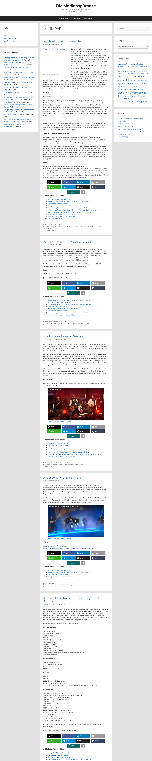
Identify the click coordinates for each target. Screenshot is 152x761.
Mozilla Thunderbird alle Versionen (130, 129)
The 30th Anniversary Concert (80, 323)
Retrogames (122, 90)
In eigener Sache (64, 18)
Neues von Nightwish (55, 218)
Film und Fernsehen (56, 321)
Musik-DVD (86, 226)
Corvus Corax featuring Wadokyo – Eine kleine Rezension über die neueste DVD (74, 210)
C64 (124, 64)
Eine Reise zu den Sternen (13, 115)
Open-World (140, 80)
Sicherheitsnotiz (138, 92)
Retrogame (138, 87)
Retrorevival (131, 90)
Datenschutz (137, 66)
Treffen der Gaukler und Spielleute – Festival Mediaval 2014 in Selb (70, 212)
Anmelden (7, 33)
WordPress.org (9, 41)
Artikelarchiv (77, 18)
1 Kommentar (49, 466)
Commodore (131, 64)
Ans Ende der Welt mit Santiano (58, 204)
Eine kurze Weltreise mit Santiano (59, 199)
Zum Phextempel (123, 137)
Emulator (135, 69)
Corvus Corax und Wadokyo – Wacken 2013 (62, 214)
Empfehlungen (88, 18)
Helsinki (64, 226)
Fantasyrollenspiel (141, 69)
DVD (46, 226)
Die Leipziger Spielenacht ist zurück (16, 92)
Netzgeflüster (133, 80)
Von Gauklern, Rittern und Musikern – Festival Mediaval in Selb (68, 208)
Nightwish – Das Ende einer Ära (62, 41)
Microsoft (134, 76)
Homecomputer (122, 73)
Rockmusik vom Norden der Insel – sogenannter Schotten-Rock (69, 201)
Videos (135, 99)
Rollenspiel (140, 89)
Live (73, 226)
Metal (76, 226)
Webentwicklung (123, 102)
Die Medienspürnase (76, 5)
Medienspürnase (125, 76)
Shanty (81, 464)
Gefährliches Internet (11, 102)
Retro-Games (134, 83)
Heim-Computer (131, 71)
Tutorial (126, 99)
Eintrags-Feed (8, 36)
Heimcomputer (141, 71)
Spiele (120, 96)
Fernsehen (122, 71)
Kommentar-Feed (10, 38)
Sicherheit (123, 92)
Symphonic (99, 226)
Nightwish (92, 226)
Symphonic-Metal (48, 228)
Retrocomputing (129, 87)
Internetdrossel (141, 73)
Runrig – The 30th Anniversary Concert (60, 206)
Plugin (146, 80)
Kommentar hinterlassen (52, 230)
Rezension (58, 225)
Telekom (120, 99)
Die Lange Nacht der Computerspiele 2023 (19, 77)
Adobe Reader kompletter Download (130, 118)
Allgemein (48, 225)
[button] (54, 182)
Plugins (120, 84)
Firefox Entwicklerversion (126, 124)
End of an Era (52, 226)
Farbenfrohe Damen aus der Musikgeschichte (63, 309)
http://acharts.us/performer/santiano (55, 546)
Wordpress (141, 101)
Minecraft (142, 76)
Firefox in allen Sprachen (126, 126)
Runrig (69, 323)
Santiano (76, 464)
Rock (65, 323)
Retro (125, 83)
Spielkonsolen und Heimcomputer (135, 96)
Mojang (120, 80)
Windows (132, 102)
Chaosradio (122, 121)
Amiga (120, 64)
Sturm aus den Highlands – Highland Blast (61, 216)
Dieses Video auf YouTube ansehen (59, 421)
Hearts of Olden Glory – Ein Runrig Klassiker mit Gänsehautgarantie (70, 304)
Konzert (69, 226)
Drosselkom (128, 69)
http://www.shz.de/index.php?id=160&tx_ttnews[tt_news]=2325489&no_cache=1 (70, 548)
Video (131, 99)
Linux (146, 73)
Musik (53, 225)
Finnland (59, 226)
